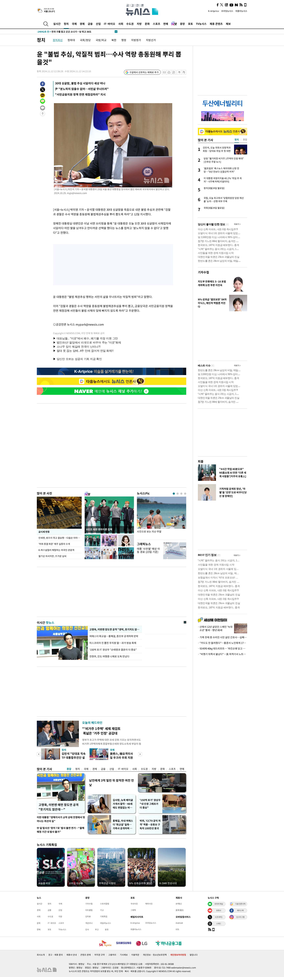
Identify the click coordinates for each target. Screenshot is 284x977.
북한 (113, 40)
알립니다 (194, 954)
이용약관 (135, 954)
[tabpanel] (161, 517)
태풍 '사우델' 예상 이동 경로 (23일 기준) (148, 550)
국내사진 (134, 903)
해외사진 (149, 903)
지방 (139, 24)
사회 (120, 24)
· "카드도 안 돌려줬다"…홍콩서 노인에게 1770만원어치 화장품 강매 (222, 643)
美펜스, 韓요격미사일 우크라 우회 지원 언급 (121, 757)
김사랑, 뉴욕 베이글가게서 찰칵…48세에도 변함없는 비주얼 (123, 804)
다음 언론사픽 (240, 903)
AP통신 (179, 903)
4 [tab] (185, 494)
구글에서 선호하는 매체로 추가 (144, 72)
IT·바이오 (109, 24)
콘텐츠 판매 (85, 954)
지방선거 (151, 40)
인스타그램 (240, 916)
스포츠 (156, 24)
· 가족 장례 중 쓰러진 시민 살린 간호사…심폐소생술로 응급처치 (222, 637)
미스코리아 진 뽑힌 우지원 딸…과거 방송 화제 (112, 643)
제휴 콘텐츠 (216, 24)
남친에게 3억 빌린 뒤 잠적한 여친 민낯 (111, 782)
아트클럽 (89, 910)
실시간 (57, 24)
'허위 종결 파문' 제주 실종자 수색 (54, 544)
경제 (82, 24)
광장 (182, 24)
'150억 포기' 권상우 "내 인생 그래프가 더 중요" (150, 803)
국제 (74, 24)
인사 (87, 929)
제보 (228, 24)
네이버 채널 (218, 903)
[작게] (179, 72)
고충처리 (112, 954)
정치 (66, 24)
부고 (97, 929)
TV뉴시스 (201, 24)
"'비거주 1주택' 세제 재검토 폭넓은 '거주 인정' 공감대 (101, 731)
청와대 (71, 40)
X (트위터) (218, 916)
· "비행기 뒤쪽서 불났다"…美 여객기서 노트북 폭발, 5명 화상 (222, 654)
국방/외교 (101, 40)
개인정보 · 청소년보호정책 (155, 954)
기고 (102, 910)
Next (140, 754)
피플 (200, 461)
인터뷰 (88, 916)
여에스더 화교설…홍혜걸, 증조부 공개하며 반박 (113, 636)
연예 (165, 24)
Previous (39, 754)
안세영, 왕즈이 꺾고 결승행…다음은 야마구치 (60, 537)
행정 (123, 40)
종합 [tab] (245, 139)
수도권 (130, 24)
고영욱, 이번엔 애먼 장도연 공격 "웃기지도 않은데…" (59, 807)
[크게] (183, 72)
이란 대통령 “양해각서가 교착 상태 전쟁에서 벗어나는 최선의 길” (61, 819)
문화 (147, 24)
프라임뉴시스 (227, 11)
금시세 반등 (44, 531)
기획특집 (103, 916)
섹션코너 (89, 923)
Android (179, 922)
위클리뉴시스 (241, 11)
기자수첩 (203, 272)
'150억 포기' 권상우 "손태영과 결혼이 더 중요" (113, 649)
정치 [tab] (237, 139)
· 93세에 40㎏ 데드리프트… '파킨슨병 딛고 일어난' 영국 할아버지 (222, 648)
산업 (98, 24)
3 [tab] (181, 494)
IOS (177, 929)
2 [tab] (178, 494)
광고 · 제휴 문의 (55, 954)
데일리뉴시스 (105, 923)
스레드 (218, 923)
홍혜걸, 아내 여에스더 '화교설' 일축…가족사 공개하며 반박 (123, 824)
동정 (106, 929)
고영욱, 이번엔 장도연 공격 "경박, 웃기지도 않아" (114, 629)
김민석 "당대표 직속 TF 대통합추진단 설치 (74, 757)
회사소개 (41, 954)
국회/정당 (85, 40)
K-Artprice (213, 11)
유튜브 (218, 910)
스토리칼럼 (104, 903)
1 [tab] (174, 494)
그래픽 (133, 910)
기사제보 (124, 954)
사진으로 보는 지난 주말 (149, 531)
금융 (90, 24)
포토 (190, 24)
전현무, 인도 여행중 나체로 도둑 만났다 (109, 656)
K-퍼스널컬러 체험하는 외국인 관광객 (56, 550)
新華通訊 (180, 910)
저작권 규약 (99, 954)
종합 (69, 769)
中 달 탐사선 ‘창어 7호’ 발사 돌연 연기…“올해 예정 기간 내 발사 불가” (60, 830)
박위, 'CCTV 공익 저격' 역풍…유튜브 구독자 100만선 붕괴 (150, 824)
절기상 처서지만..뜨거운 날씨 (52, 556)
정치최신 (58, 40)
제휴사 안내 (71, 954)
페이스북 (240, 910)
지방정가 (136, 40)
